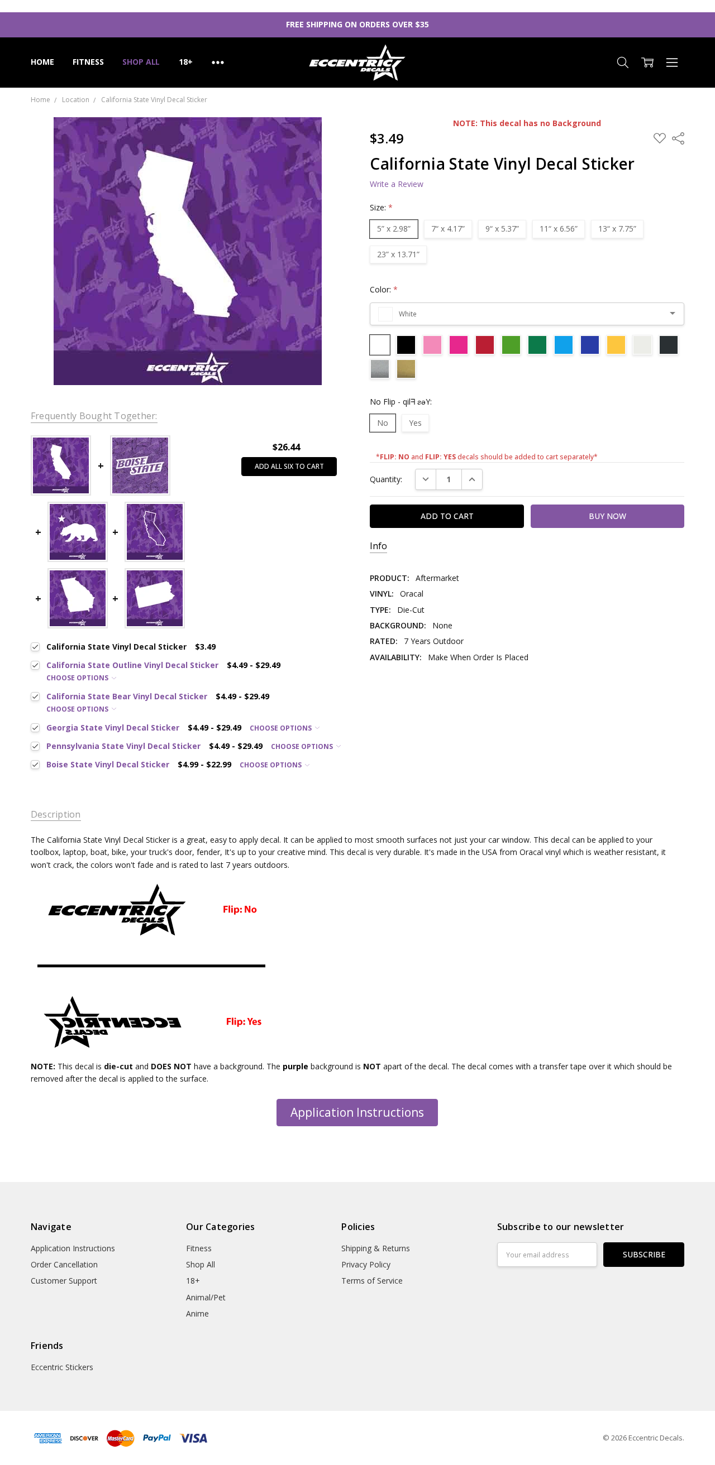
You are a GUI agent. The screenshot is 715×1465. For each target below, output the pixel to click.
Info (378, 546)
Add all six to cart (289, 466)
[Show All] (217, 62)
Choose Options (78, 678)
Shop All (141, 61)
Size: (381, 207)
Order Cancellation (64, 1264)
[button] (357, 1113)
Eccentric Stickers (62, 1367)
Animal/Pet (206, 1297)
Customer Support (64, 1280)
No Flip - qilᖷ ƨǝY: (401, 401)
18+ (186, 61)
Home (42, 61)
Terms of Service (372, 1280)
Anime (197, 1313)
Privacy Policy (365, 1264)
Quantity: (386, 479)
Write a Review (396, 184)
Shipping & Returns (375, 1248)
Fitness (88, 61)
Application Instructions (357, 1112)
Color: (384, 289)
